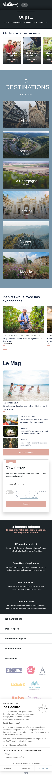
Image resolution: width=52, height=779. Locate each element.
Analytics (8, 754)
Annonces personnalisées (14, 757)
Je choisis (26, 768)
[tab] (5, 349)
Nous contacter (13, 648)
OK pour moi (43, 768)
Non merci (8, 768)
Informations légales (15, 639)
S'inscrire (26, 504)
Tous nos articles (26, 453)
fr (24, 5)
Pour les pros (12, 629)
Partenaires (11, 658)
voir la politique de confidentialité (29, 498)
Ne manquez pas (13, 619)
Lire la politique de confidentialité (15, 745)
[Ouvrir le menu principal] (46, 5)
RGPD (26, 773)
